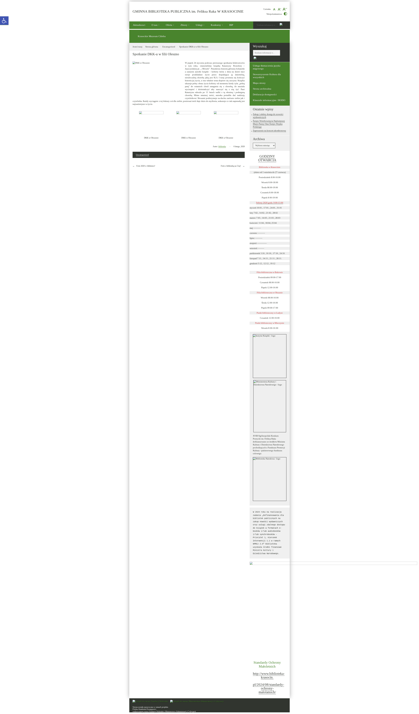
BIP (231, 25)
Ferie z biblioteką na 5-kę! (231, 166)
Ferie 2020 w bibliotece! (145, 166)
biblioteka (222, 146)
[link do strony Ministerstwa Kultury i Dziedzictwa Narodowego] (269, 406)
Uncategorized (168, 46)
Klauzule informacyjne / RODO (269, 100)
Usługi (199, 25)
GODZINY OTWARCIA (267, 158)
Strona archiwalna (262, 88)
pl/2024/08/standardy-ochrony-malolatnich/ (268, 688)
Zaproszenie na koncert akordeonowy (269, 130)
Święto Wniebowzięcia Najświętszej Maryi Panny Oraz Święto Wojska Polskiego (269, 124)
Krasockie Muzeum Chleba (152, 36)
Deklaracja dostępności (265, 94)
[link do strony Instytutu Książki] (269, 356)
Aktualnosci (139, 25)
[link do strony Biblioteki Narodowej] (269, 479)
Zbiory (184, 25)
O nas (154, 25)
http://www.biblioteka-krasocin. (269, 675)
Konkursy (216, 25)
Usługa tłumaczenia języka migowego (266, 67)
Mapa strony (259, 83)
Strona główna (151, 46)
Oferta (169, 25)
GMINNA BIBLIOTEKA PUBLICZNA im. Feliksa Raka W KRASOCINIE (188, 11)
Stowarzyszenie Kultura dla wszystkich (267, 76)
